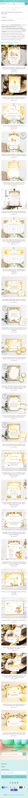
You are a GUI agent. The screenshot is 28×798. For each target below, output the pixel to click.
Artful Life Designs (11, 794)
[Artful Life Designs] (14, 3)
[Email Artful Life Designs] (10, 783)
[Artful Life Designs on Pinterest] (18, 783)
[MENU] (0, 3)
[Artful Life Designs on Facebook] (13, 783)
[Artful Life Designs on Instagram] (15, 783)
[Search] (24, 754)
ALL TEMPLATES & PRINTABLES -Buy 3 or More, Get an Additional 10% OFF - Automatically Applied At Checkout (14, 0)
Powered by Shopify (20, 794)
